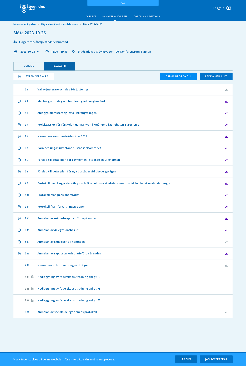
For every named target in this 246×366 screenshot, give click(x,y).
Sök (123, 3)
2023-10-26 (28, 51)
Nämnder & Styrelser (115, 16)
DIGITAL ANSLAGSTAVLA (147, 16)
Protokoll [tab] (59, 66)
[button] (33, 76)
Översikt (91, 16)
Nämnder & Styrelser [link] (24, 24)
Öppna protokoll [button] (178, 76)
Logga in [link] (219, 8)
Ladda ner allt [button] (216, 76)
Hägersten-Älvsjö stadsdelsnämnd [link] (59, 24)
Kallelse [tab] (29, 66)
